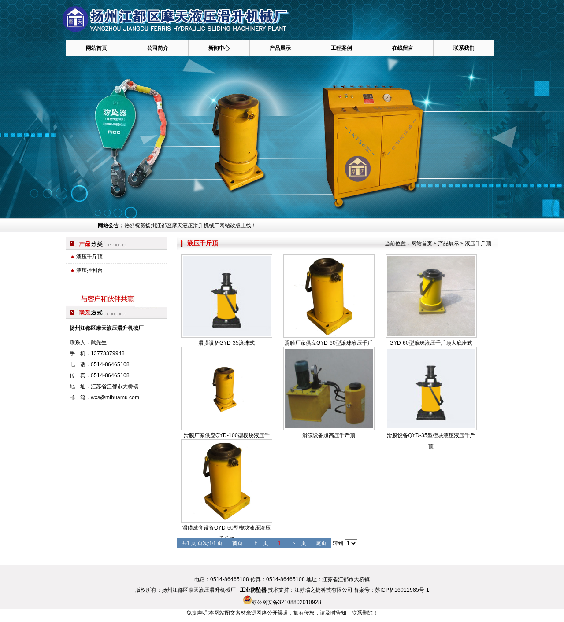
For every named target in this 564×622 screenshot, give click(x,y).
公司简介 (157, 48)
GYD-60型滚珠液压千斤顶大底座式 (431, 343)
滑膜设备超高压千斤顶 (328, 435)
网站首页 (96, 48)
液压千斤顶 (478, 243)
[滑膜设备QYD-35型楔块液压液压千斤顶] (431, 388)
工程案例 (341, 48)
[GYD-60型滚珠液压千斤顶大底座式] (431, 296)
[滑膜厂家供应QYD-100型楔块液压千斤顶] (226, 388)
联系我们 (464, 48)
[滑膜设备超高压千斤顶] (329, 388)
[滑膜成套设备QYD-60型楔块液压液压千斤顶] (226, 481)
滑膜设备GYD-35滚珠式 (226, 343)
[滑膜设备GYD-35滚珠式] (226, 296)
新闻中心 (219, 48)
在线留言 (402, 48)
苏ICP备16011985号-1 (402, 590)
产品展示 (280, 48)
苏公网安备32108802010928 (286, 602)
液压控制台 (89, 270)
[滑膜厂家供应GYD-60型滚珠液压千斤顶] (329, 296)
